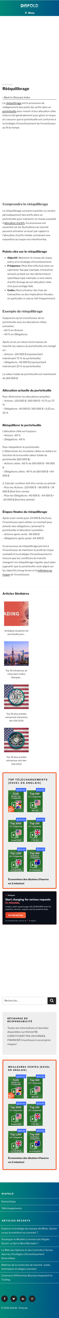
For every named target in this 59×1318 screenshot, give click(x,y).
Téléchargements (11, 1208)
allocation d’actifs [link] (14, 223)
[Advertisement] (29, 45)
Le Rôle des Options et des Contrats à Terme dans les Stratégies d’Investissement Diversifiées (27, 1254)
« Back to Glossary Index (16, 97)
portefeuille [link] (9, 111)
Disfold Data (8, 1201)
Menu (31, 12)
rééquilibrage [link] (13, 103)
